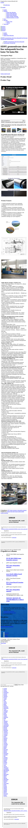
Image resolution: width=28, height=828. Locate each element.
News (4, 19)
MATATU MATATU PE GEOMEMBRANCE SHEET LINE (15, 599)
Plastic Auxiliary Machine (12, 16)
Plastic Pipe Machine (11, 12)
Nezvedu (5, 20)
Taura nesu (5, 24)
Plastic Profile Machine (11, 13)
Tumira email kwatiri (5, 73)
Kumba (5, 9)
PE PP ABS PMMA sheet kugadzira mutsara (13, 559)
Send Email (3, 643)
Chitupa (8, 22)
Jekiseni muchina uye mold (12, 17)
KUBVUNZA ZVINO (7, 626)
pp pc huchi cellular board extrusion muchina (14, 574)
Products (5, 11)
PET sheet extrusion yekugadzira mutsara (17, 510)
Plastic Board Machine (11, 15)
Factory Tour (9, 21)
